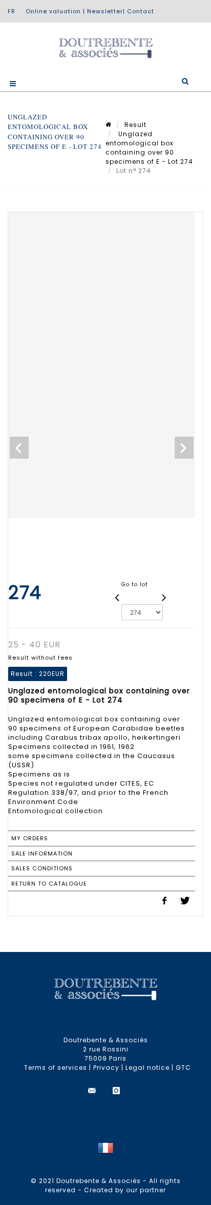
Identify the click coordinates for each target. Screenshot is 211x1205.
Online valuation (53, 11)
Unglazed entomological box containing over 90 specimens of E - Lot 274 (149, 148)
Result (135, 124)
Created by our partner (125, 1190)
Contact (140, 11)
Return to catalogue (49, 884)
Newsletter (105, 11)
